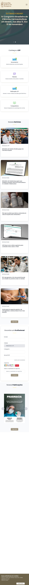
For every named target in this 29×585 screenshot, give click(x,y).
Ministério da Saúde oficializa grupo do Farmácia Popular (13, 149)
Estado (6, 337)
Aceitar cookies (20, 583)
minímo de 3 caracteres (19, 360)
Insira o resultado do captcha (12, 368)
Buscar (15, 375)
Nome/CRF (7, 355)
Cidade (6, 343)
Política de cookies (4, 580)
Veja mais (14, 321)
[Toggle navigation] (26, 4)
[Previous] (3, 25)
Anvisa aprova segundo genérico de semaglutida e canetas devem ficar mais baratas (13, 311)
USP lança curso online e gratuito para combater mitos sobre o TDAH (12, 245)
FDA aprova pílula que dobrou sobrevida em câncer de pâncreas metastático (14, 213)
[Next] (25, 25)
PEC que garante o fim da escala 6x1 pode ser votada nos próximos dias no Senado (13, 278)
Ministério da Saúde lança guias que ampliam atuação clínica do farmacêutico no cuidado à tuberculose (14, 182)
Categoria (6, 349)
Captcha (6, 363)
